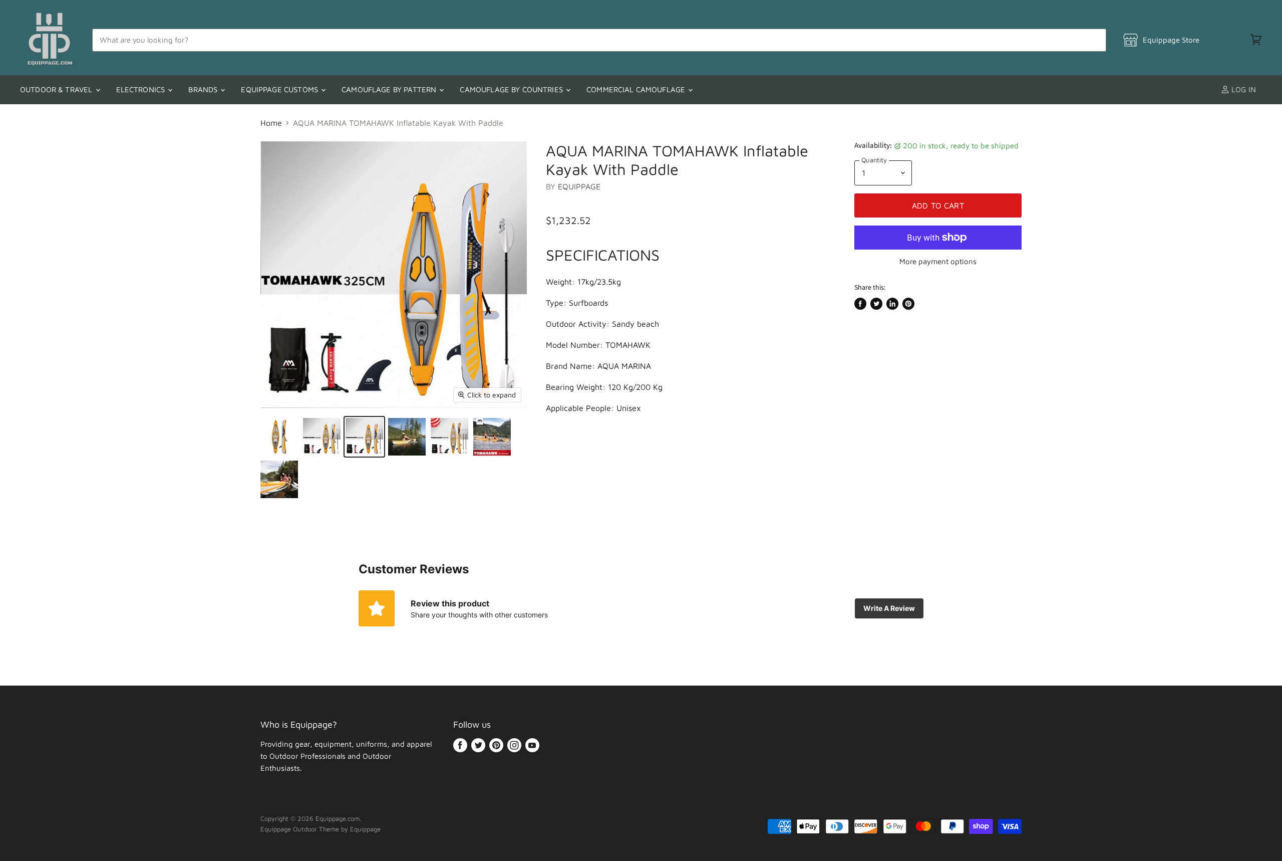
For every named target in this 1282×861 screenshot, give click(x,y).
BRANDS (203, 89)
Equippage (579, 186)
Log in (1242, 89)
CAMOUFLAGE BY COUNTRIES (512, 89)
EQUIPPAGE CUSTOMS (280, 89)
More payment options (938, 261)
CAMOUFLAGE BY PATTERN (390, 89)
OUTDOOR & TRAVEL (57, 89)
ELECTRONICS (141, 89)
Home (271, 122)
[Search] (1093, 40)
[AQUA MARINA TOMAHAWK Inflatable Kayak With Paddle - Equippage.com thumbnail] (279, 437)
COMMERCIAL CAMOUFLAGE (636, 89)
